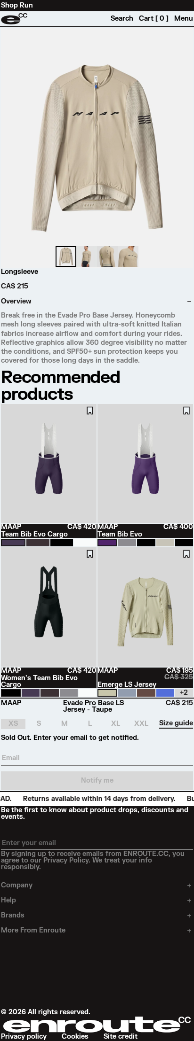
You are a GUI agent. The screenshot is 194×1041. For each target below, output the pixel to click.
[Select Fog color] (165, 542)
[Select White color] (85, 542)
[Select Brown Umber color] (146, 693)
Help (8, 900)
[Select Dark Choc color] (37, 542)
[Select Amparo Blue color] (165, 693)
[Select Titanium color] (127, 542)
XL (115, 724)
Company (16, 885)
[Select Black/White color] (184, 542)
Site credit (120, 1036)
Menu (183, 19)
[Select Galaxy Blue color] (127, 693)
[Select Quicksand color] (107, 693)
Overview (16, 301)
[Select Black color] (61, 542)
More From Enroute (33, 930)
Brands (12, 915)
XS (13, 724)
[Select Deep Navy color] (13, 542)
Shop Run (17, 5)
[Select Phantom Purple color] (107, 542)
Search (122, 19)
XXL (141, 724)
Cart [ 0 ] (154, 19)
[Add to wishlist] (90, 410)
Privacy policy (24, 1036)
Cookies (75, 1036)
